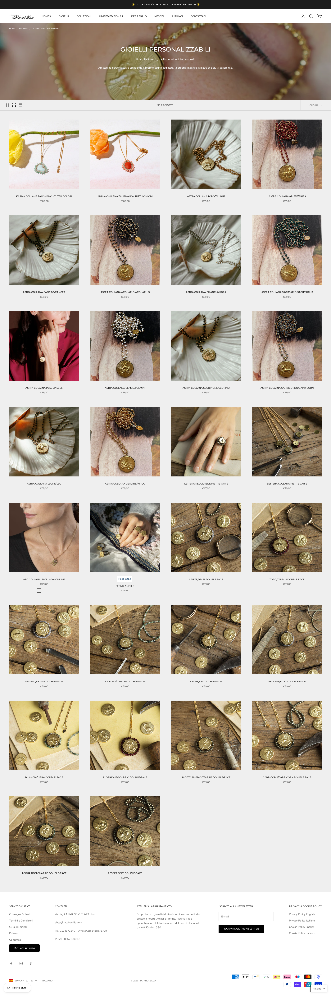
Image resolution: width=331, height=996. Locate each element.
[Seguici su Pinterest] (31, 963)
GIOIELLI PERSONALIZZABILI (45, 28)
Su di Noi (177, 16)
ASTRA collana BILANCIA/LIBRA (206, 292)
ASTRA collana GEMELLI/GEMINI (125, 387)
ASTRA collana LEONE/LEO (44, 483)
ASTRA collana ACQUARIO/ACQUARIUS (125, 292)
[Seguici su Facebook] (11, 963)
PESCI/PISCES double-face (125, 873)
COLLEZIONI (84, 16)
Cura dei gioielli (18, 927)
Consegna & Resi (19, 914)
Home (12, 28)
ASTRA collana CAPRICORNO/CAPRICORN (287, 387)
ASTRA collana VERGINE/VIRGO (125, 483)
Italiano (47, 980)
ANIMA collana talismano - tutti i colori (125, 196)
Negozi (159, 16)
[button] (319, 988)
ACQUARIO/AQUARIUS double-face (44, 873)
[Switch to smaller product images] (14, 105)
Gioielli (64, 16)
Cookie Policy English (302, 927)
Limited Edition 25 (111, 16)
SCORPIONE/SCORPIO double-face (125, 777)
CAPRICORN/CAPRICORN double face (287, 777)
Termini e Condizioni (21, 920)
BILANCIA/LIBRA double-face (44, 777)
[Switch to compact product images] (20, 105)
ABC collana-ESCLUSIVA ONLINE (44, 579)
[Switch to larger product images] (7, 105)
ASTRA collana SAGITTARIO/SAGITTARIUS (287, 292)
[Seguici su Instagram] (21, 963)
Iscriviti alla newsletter (241, 928)
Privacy (13, 933)
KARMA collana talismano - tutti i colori (44, 196)
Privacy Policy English (302, 914)
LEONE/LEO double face (206, 681)
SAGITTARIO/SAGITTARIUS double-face (206, 777)
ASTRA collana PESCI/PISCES (43, 387)
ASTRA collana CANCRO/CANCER (44, 292)
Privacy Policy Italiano (302, 920)
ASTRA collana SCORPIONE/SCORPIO (206, 387)
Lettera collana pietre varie (287, 483)
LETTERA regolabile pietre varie (206, 483)
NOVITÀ (46, 16)
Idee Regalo (138, 16)
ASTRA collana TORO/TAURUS (206, 196)
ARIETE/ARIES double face (206, 579)
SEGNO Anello (125, 585)
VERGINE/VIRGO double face (287, 681)
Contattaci (198, 16)
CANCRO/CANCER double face (125, 681)
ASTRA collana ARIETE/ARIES (287, 196)
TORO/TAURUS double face (287, 579)
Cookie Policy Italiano (302, 933)
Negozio (23, 28)
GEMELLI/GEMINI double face (44, 681)
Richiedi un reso (24, 948)
